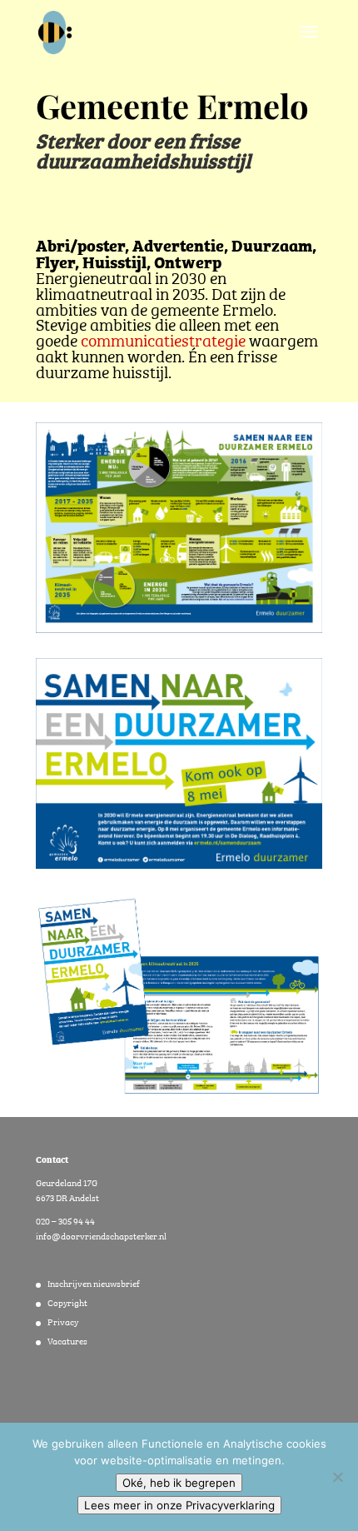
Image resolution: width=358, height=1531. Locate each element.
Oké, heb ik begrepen (179, 1482)
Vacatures (67, 1340)
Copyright (67, 1301)
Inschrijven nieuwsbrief (93, 1282)
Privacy (62, 1321)
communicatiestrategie (163, 339)
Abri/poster (80, 244)
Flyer (55, 261)
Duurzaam (271, 244)
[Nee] (337, 1477)
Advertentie (178, 244)
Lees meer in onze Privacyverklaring (179, 1505)
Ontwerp (187, 261)
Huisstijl (114, 261)
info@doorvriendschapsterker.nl (101, 1235)
